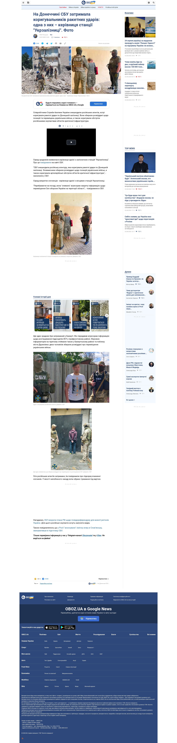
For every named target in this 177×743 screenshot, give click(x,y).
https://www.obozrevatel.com (88, 695)
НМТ (101, 654)
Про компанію (48, 596)
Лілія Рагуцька (43, 35)
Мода (76, 686)
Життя (78, 634)
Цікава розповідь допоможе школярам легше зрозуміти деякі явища (134, 72)
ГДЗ (45, 654)
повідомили (46, 162)
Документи (70, 600)
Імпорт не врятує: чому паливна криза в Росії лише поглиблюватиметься (135, 306)
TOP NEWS (130, 148)
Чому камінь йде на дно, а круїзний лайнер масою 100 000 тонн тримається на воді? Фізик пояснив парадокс (134, 64)
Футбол (46, 647)
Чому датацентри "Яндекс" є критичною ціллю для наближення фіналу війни (135, 293)
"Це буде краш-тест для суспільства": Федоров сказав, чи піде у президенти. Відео (139, 197)
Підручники (56, 654)
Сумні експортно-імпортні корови (136, 378)
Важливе (129, 13)
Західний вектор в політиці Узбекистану (134, 389)
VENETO (100, 7)
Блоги (113, 634)
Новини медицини (50, 680)
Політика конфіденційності (121, 596)
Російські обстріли (112, 7)
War (51, 35)
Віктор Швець (130, 284)
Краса (67, 686)
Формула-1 (90, 647)
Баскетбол (58, 647)
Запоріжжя (67, 641)
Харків (55, 641)
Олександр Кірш (131, 370)
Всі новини (151, 634)
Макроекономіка (67, 673)
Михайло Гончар (131, 312)
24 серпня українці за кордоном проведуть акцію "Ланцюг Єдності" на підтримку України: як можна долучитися (140, 43)
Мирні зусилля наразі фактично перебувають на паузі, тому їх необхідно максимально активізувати (140, 227)
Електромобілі (62, 660)
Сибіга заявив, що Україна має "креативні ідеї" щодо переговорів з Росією (139, 219)
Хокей (70, 647)
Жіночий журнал (90, 686)
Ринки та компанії (50, 673)
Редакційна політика (46, 583)
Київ (45, 641)
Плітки (57, 686)
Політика (42, 634)
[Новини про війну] (91, 584)
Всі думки (130, 400)
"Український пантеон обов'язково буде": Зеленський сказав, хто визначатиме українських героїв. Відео (139, 178)
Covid (77, 680)
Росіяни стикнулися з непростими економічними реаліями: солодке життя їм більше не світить (136, 351)
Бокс (79, 647)
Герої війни (62, 7)
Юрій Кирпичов (130, 382)
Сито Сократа (130, 356)
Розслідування (99, 634)
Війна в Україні (74, 7)
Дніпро (79, 641)
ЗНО (92, 654)
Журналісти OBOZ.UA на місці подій (124, 600)
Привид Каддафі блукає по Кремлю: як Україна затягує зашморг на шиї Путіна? (134, 279)
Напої (58, 667)
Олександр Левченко (132, 394)
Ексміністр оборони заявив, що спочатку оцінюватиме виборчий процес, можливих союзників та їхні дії (139, 205)
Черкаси (90, 641)
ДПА (83, 654)
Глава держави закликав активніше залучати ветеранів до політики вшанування (140, 185)
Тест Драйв (48, 660)
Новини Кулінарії (71, 667)
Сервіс (84, 660)
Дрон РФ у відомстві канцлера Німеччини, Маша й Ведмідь (134, 365)
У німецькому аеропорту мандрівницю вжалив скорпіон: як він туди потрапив (134, 85)
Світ (59, 634)
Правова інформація (96, 596)
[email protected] (45, 728)
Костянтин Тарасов (132, 298)
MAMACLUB (66, 680)
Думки (128, 272)
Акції (74, 660)
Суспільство (134, 634)
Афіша (46, 686)
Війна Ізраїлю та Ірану (88, 7)
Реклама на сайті (49, 600)
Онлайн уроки (71, 654)
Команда (70, 596)
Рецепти (47, 667)
